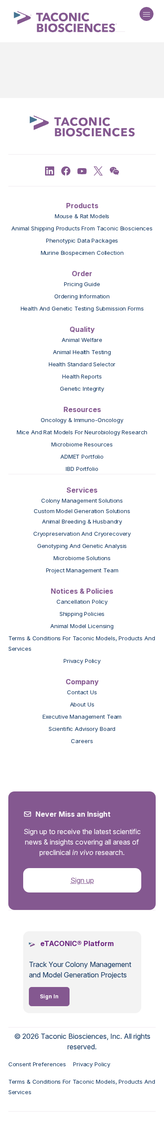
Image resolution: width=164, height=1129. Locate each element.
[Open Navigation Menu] (147, 14)
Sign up (82, 880)
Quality (82, 329)
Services (82, 490)
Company (82, 681)
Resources (82, 409)
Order (82, 273)
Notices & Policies (82, 591)
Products (82, 205)
